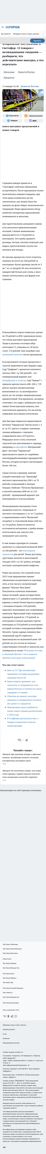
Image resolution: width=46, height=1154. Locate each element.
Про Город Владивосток (11, 997)
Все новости (6, 34)
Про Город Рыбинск (9, 978)
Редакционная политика (11, 1043)
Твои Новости (7, 992)
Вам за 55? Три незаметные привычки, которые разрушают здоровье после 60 (23, 674)
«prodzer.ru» (19, 1052)
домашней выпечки (12, 354)
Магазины (9, 72)
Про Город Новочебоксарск (12, 949)
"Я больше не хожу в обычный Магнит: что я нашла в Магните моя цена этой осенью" (22, 654)
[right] (43, 34)
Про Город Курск (8, 973)
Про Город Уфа (8, 982)
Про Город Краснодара (11, 1003)
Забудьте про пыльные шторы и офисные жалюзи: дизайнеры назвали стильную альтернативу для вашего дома (21, 759)
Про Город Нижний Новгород (13, 988)
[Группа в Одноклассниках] (34, 116)
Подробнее (7, 1126)
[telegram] (27, 740)
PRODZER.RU (19, 1081)
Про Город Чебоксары (10, 944)
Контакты (6, 1038)
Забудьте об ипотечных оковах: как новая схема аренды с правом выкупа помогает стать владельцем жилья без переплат (21, 775)
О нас (5, 1034)
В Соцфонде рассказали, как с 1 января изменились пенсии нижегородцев (23, 722)
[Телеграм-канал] (12, 121)
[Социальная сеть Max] (34, 121)
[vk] (20, 740)
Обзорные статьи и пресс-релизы (26, 34)
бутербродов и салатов (14, 380)
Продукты (9, 77)
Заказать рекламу (9, 1029)
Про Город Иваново (9, 963)
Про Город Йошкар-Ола (11, 968)
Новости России (26, 72)
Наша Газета (7, 959)
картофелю (21, 447)
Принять (37, 41)
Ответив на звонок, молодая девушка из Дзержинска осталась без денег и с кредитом (24, 700)
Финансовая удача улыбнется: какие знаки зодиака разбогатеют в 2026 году (24, 711)
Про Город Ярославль (10, 953)
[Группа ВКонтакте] (12, 116)
